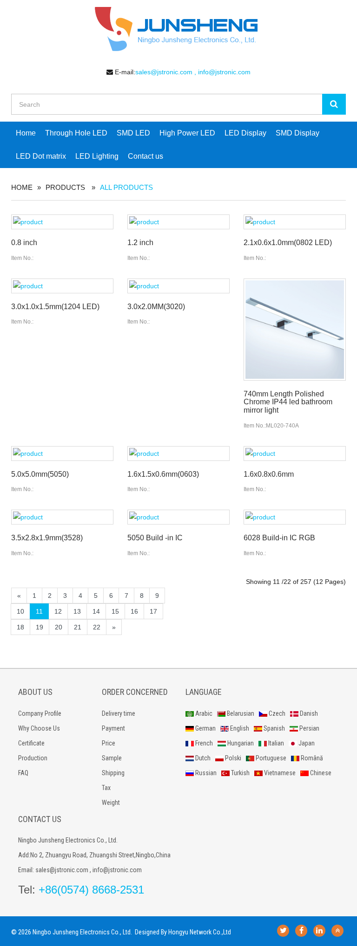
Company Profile (39, 713)
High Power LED (187, 133)
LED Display (245, 133)
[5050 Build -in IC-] (178, 517)
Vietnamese (279, 773)
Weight (111, 802)
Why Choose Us (39, 728)
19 (39, 627)
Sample (112, 758)
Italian (275, 743)
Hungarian (240, 743)
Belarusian (239, 713)
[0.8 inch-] (62, 221)
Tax (106, 787)
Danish (308, 713)
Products (65, 187)
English (239, 728)
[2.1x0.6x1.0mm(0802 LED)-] (294, 221)
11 (39, 611)
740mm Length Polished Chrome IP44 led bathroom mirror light (288, 402)
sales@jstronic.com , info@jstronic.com (193, 72)
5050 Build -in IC (155, 538)
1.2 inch (140, 242)
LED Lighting (97, 156)
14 (96, 611)
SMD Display (297, 133)
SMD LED (133, 133)
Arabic (203, 713)
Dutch (202, 758)
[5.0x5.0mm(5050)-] (62, 453)
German (205, 728)
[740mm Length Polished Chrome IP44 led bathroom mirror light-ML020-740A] (294, 329)
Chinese (320, 773)
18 (20, 627)
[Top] (337, 931)
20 (58, 627)
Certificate (31, 743)
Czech (276, 713)
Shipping (113, 773)
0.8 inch (24, 242)
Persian (308, 728)
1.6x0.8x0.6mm (269, 474)
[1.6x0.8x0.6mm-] (294, 453)
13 (77, 611)
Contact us (145, 156)
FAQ (23, 773)
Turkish (240, 773)
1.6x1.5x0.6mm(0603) (163, 474)
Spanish (273, 728)
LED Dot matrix (41, 156)
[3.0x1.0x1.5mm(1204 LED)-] (62, 286)
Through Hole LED (76, 133)
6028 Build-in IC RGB (279, 538)
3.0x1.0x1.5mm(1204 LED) (55, 307)
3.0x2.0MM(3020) (156, 307)
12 (58, 611)
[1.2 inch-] (178, 221)
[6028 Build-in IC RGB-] (294, 517)
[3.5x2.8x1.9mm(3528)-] (62, 517)
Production (32, 758)
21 (77, 627)
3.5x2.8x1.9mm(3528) (47, 538)
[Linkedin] (319, 931)
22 (96, 627)
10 (20, 611)
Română (311, 758)
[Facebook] (301, 931)
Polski (232, 758)
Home (26, 133)
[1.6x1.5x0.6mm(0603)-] (178, 453)
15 (115, 611)
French (203, 743)
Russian (205, 773)
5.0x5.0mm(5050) (40, 474)
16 (134, 611)
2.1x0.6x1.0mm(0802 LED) (288, 242)
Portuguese (270, 758)
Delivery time (118, 713)
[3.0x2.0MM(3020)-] (178, 286)
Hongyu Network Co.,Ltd (199, 932)
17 (153, 611)
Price (108, 743)
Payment (113, 728)
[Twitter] (283, 931)
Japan (306, 743)
